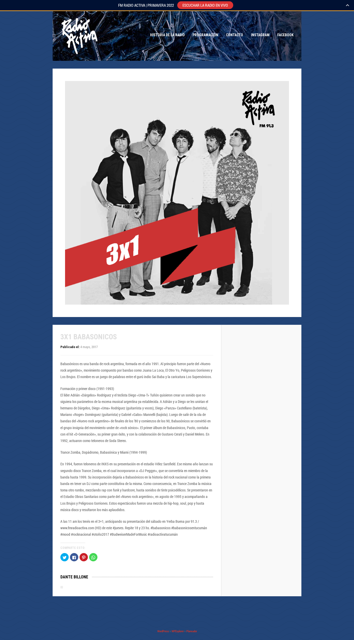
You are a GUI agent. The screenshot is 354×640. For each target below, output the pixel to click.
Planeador (191, 631)
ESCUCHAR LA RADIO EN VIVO (205, 5)
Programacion (205, 35)
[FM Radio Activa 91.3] (78, 35)
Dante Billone (74, 577)
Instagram (260, 35)
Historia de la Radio (167, 35)
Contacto (234, 35)
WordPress (163, 631)
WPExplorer (178, 631)
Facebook (285, 35)
